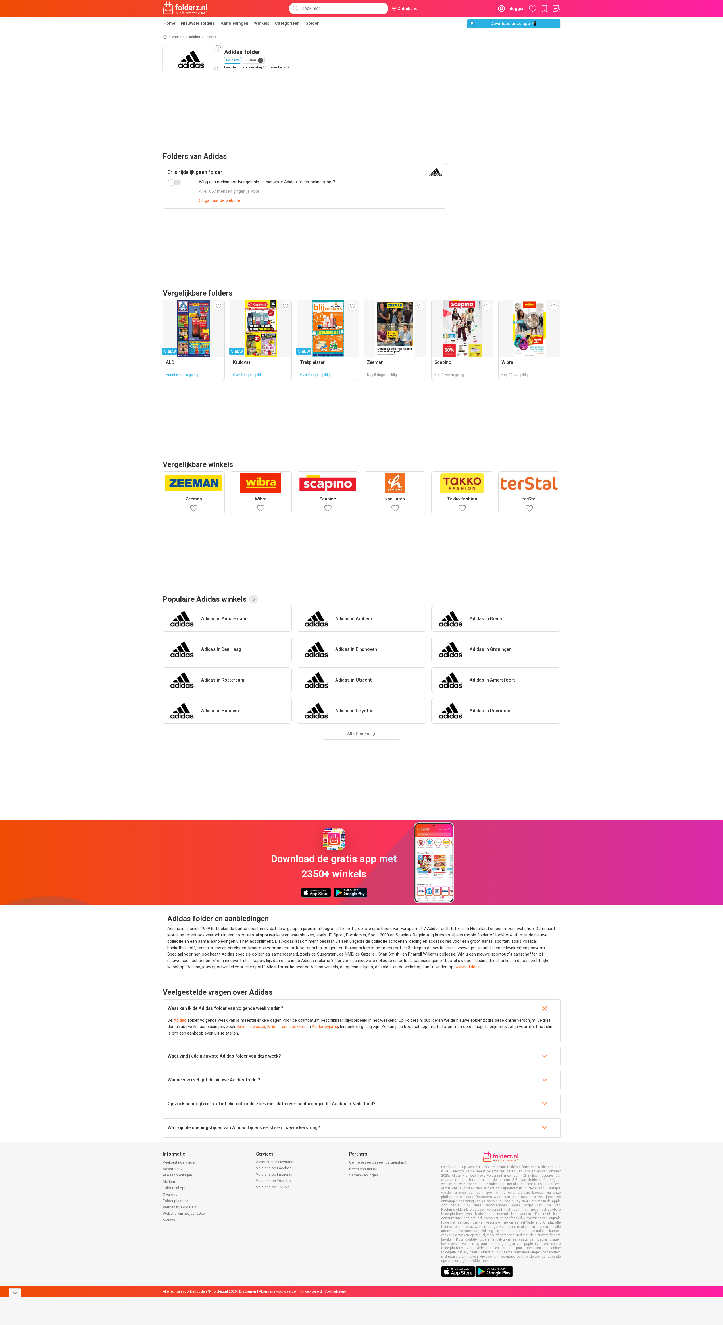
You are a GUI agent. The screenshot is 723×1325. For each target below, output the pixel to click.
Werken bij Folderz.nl (180, 1207)
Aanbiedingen (234, 23)
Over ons (170, 1194)
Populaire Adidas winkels (205, 599)
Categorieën (287, 23)
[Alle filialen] (253, 599)
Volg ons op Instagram (274, 1174)
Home (169, 23)
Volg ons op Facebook (275, 1168)
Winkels (261, 23)
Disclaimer (247, 1291)
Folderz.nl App (175, 1188)
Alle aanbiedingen (177, 1175)
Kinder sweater (251, 1026)
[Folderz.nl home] (185, 8)
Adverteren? (172, 1169)
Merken (169, 1181)
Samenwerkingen (363, 1175)
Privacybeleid (311, 1291)
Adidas (194, 37)
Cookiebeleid (335, 1291)
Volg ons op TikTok (272, 1187)
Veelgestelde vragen (179, 1162)
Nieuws (169, 1220)
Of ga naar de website (219, 200)
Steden (312, 23)
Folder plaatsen (175, 1201)
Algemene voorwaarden (278, 1291)
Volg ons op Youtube (273, 1181)
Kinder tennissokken (286, 1026)
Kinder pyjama (325, 1026)
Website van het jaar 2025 (184, 1213)
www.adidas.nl (468, 966)
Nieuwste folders (198, 23)
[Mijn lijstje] (556, 8)
